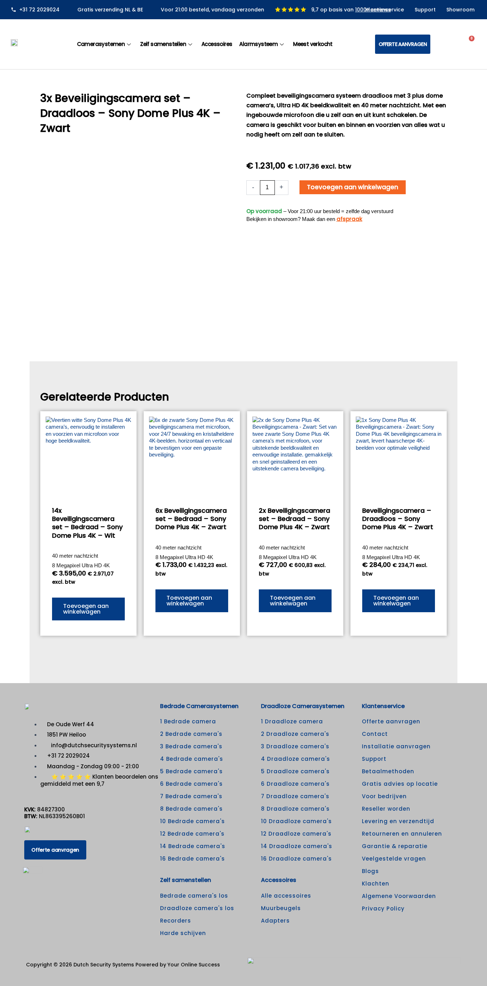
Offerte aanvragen (391, 721)
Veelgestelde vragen (394, 858)
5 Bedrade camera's (191, 771)
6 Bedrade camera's (191, 784)
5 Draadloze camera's (295, 771)
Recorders (175, 920)
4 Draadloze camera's (295, 759)
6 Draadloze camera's (295, 784)
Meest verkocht (313, 44)
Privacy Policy (383, 908)
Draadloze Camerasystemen (302, 706)
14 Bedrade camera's (192, 846)
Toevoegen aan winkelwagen (352, 187)
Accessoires (216, 44)
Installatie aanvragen (396, 746)
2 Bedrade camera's (191, 734)
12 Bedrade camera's (192, 833)
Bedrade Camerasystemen (199, 706)
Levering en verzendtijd (398, 821)
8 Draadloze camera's (295, 808)
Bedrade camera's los (194, 895)
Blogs (370, 871)
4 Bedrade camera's (191, 759)
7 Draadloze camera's (295, 796)
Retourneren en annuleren (402, 833)
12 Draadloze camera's (296, 833)
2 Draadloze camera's (295, 734)
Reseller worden (386, 808)
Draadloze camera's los (197, 908)
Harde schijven (183, 933)
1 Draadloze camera (292, 721)
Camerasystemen (101, 44)
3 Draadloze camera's (295, 746)
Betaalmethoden (388, 771)
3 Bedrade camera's (191, 746)
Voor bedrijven (384, 796)
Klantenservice (384, 9)
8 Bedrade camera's (191, 808)
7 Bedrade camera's (191, 796)
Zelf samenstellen (163, 44)
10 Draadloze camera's (296, 821)
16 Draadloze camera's (296, 858)
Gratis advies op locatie (400, 784)
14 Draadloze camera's (296, 846)
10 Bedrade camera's (192, 821)
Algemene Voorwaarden (399, 896)
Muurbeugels (281, 908)
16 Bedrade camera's (192, 858)
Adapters (275, 920)
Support (425, 9)
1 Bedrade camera (188, 721)
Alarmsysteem (258, 44)
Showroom (460, 9)
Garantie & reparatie (394, 846)
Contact (375, 734)
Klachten (375, 883)
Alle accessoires (286, 895)
